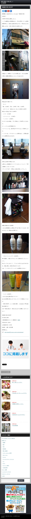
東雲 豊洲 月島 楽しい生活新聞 (11, 516)
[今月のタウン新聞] (15, 512)
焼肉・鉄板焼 (5, 450)
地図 (19, 320)
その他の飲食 (5, 467)
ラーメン (4, 457)
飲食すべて (4, 440)
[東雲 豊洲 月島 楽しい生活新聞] (7, 2)
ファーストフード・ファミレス (8, 459)
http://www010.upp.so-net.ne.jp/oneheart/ (14, 332)
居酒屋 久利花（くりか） (18, 403)
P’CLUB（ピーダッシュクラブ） (19, 393)
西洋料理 (4, 448)
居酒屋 (4, 442)
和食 (3, 444)
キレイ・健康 (4, 469)
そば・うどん (5, 455)
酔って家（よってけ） (17, 382)
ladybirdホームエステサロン (18, 414)
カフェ (4, 463)
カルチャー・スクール (6, 473)
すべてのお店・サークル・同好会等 (8, 438)
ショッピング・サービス (6, 471)
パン (3, 461)
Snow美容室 (15, 425)
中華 (3, 446)
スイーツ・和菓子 (6, 465)
